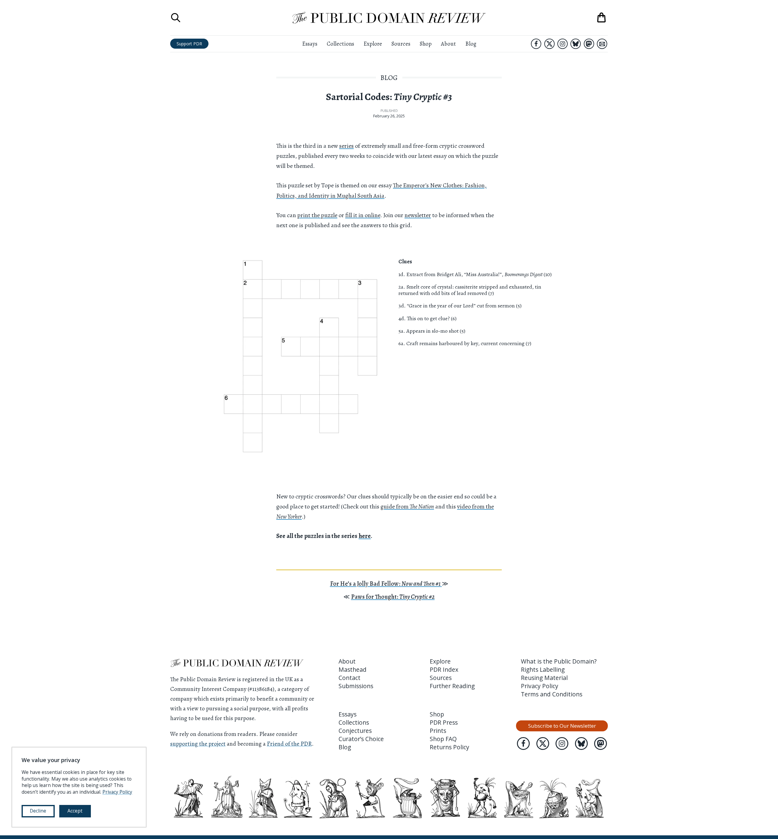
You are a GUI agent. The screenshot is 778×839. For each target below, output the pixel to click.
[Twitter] (549, 44)
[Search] (175, 17)
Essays (309, 43)
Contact (349, 678)
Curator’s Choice (361, 739)
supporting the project (197, 744)
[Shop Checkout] (601, 17)
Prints (438, 730)
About (448, 43)
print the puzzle (317, 215)
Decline (38, 810)
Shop (426, 43)
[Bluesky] (575, 44)
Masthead (353, 669)
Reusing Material (544, 678)
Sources (400, 43)
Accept (74, 810)
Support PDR (189, 44)
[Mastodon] (589, 44)
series (346, 146)
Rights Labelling (543, 669)
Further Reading (452, 686)
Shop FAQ (443, 739)
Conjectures (355, 730)
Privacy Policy (539, 686)
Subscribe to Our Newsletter (562, 725)
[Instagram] (562, 44)
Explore (372, 43)
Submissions (356, 686)
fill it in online (362, 215)
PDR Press (444, 722)
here (365, 536)
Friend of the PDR (289, 744)
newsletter (417, 215)
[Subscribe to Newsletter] (602, 44)
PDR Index (444, 669)
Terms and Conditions (551, 694)
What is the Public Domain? (559, 661)
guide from (407, 506)
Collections (340, 43)
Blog (470, 43)
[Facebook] (536, 44)
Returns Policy (449, 747)
